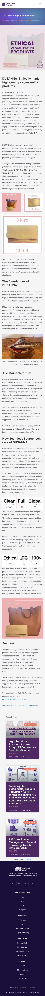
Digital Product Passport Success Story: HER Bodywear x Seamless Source (22, 746)
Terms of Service (33, 992)
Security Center (11, 992)
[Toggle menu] (40, 4)
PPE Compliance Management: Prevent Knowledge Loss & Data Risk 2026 (22, 844)
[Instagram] (19, 883)
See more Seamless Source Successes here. (20, 705)
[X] (32, 883)
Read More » (13, 753)
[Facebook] (25, 883)
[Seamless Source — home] (8, 4)
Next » (28, 860)
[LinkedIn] (12, 883)
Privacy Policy (22, 992)
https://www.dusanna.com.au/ (14, 699)
